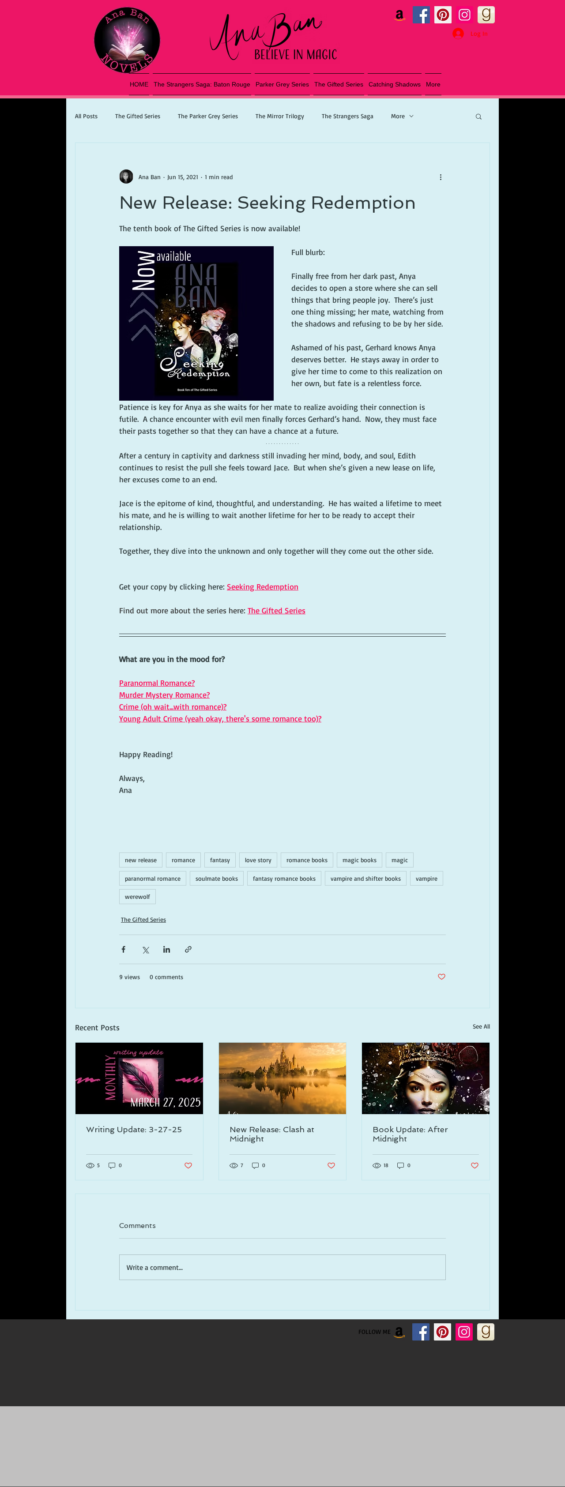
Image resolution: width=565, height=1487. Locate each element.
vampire (426, 878)
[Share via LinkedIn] (166, 949)
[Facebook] (421, 14)
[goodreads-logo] (486, 14)
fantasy (220, 860)
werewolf (137, 896)
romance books (307, 860)
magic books (360, 860)
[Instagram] (464, 14)
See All (481, 1026)
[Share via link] (188, 949)
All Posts (86, 116)
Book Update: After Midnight (410, 1134)
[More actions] (440, 176)
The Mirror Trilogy (280, 116)
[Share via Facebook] (123, 949)
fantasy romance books (284, 878)
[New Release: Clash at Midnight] (283, 1078)
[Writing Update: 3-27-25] (139, 1078)
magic (400, 860)
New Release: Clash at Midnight (272, 1134)
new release (141, 860)
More (398, 116)
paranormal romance (153, 878)
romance (183, 860)
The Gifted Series (137, 116)
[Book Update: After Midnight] (426, 1078)
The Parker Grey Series (208, 116)
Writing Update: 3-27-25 (134, 1129)
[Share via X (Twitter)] (145, 949)
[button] (479, 116)
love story (258, 860)
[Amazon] (399, 14)
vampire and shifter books (366, 878)
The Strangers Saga (347, 116)
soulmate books (217, 878)
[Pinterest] (443, 14)
